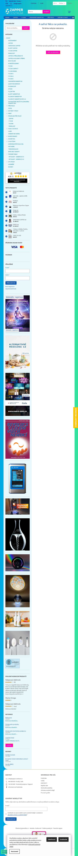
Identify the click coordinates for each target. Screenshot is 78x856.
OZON (9, 108)
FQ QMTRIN (11, 92)
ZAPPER (10, 43)
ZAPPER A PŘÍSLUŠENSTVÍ (15, 56)
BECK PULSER (11, 61)
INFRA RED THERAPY (13, 152)
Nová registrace (9, 287)
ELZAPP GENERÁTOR (13, 94)
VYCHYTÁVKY (11, 141)
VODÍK (9, 131)
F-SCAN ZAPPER (12, 51)
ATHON (10, 89)
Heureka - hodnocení (35, 828)
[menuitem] (6, 17)
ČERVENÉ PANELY (12, 154)
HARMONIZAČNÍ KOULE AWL (15, 144)
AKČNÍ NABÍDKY (12, 41)
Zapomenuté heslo (10, 289)
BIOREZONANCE (12, 136)
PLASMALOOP (11, 86)
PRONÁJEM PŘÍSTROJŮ (14, 116)
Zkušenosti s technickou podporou (15, 731)
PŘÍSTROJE (11, 106)
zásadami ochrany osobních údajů (16, 815)
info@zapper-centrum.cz (15, 779)
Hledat (45, 11)
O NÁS (41, 3)
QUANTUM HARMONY (13, 84)
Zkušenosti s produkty (11, 724)
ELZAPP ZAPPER (12, 48)
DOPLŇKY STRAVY (13, 111)
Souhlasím (62, 839)
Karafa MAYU (9, 764)
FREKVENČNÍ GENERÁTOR (14, 81)
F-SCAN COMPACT (13, 69)
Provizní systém (44, 793)
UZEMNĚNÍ (10, 164)
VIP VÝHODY (11, 162)
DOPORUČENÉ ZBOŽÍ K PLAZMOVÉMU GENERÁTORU (18, 102)
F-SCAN (10, 66)
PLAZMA (10, 124)
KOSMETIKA (11, 139)
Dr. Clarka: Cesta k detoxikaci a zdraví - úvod (16, 759)
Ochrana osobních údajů (47, 790)
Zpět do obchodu (52, 52)
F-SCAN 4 (10, 76)
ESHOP (8, 38)
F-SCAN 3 (10, 74)
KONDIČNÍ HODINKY (13, 63)
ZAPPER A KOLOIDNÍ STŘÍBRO (16, 58)
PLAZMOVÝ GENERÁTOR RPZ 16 (16, 99)
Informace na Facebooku (15, 787)
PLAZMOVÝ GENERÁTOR (14, 97)
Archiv (8, 745)
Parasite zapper (57, 828)
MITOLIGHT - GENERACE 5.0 (15, 157)
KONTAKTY (43, 783)
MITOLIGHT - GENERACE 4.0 (15, 159)
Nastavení (13, 851)
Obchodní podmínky (46, 788)
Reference (8, 717)
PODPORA (33, 3)
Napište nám (43, 786)
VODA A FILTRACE (12, 129)
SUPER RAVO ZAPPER (13, 46)
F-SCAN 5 (10, 79)
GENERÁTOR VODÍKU (13, 134)
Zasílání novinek (9, 755)
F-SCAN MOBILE (12, 71)
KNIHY (9, 113)
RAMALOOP (11, 53)
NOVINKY (10, 167)
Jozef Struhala (9, 737)
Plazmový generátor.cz (21, 828)
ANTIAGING (11, 146)
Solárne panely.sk (47, 828)
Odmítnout (51, 839)
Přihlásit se (10, 283)
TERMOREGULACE (13, 149)
